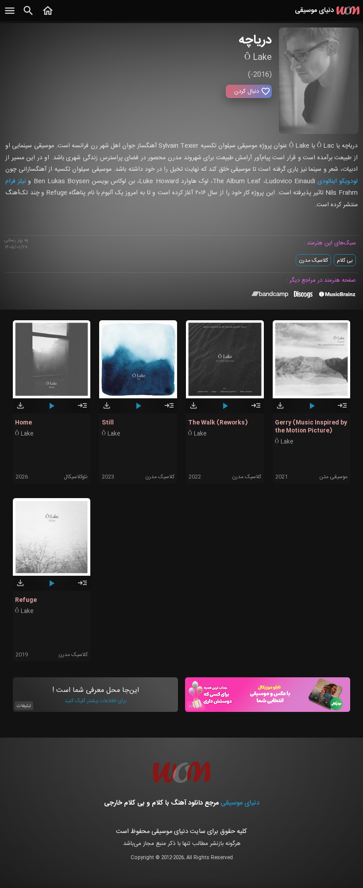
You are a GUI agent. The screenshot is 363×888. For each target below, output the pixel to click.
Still (108, 423)
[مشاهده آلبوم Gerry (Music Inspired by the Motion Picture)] (342, 409)
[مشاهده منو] (10, 15)
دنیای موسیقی (239, 803)
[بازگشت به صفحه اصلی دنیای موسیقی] (48, 15)
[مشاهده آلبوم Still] (169, 409)
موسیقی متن (333, 476)
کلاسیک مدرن (313, 260)
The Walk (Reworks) (218, 423)
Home (23, 423)
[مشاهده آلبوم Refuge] (82, 586)
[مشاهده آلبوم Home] (82, 409)
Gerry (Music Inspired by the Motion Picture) (311, 427)
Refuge (26, 600)
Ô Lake (24, 434)
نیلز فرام (15, 181)
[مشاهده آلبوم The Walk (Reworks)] (256, 409)
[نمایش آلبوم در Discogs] (303, 297)
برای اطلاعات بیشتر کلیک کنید (96, 700)
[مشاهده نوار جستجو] (28, 15)
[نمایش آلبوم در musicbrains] (337, 295)
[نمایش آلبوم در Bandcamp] (269, 295)
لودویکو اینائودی (337, 181)
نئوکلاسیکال (76, 476)
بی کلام (345, 260)
